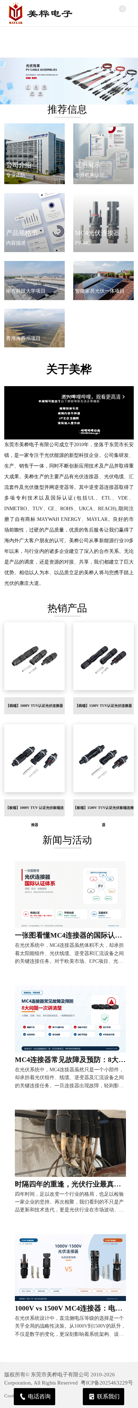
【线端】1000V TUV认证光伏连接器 (34, 706)
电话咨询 (39, 1396)
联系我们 (108, 1396)
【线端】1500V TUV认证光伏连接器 (103, 706)
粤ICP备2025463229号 (107, 1383)
